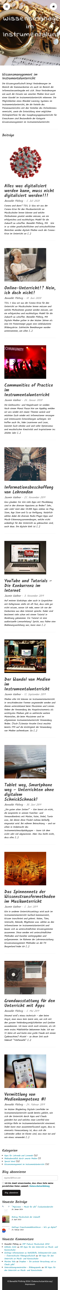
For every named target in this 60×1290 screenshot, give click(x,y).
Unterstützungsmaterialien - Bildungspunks (22, 1267)
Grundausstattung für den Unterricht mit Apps (29, 1003)
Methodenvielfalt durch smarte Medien (20, 1158)
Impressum (30, 1284)
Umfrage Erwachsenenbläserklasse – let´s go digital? (34, 1227)
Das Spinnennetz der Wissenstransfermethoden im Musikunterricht (29, 897)
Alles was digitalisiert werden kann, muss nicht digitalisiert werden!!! (29, 191)
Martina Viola (10, 1261)
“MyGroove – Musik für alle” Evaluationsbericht (32, 1206)
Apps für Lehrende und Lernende (18, 1155)
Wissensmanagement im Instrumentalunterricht (24, 1164)
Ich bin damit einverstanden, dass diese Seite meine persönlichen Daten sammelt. (27, 1185)
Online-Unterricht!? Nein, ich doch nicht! (29, 291)
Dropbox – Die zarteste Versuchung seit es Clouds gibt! (30, 1263)
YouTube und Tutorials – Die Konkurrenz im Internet (28, 586)
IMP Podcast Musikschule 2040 (35, 1244)
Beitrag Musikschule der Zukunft (26, 1217)
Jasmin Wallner (12, 400)
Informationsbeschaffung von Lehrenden (28, 490)
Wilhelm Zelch (10, 1247)
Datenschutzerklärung (42, 1281)
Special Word (9, 1161)
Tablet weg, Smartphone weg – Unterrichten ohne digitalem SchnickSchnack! (29, 792)
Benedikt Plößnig (13, 201)
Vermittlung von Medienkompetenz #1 (25, 1097)
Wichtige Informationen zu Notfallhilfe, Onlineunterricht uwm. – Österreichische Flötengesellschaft (30, 1254)
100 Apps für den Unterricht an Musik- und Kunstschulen (31, 1248)
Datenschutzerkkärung (39, 1186)
